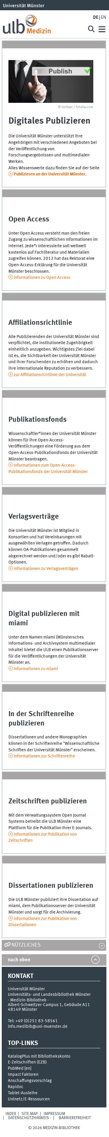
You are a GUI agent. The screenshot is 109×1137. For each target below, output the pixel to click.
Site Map (30, 1114)
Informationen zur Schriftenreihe (44, 756)
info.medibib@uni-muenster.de (37, 1026)
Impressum (54, 1114)
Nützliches (26, 945)
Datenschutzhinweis (28, 1118)
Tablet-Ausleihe (22, 1093)
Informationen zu (42, 277)
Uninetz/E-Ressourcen (29, 1099)
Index (11, 1114)
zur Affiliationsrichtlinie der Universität (50, 375)
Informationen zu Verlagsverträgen (46, 568)
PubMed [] (19, 1068)
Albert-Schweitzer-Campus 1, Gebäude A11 (49, 1005)
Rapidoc (15, 1087)
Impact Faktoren (23, 1074)
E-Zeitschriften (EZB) (27, 1062)
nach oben (19, 959)
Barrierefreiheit (75, 1118)
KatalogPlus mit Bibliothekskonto (39, 1056)
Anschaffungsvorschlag (30, 1080)
